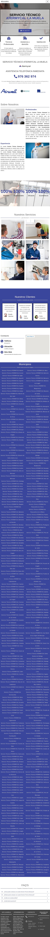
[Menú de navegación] (47, 1)
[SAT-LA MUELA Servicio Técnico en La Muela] (5, 1)
